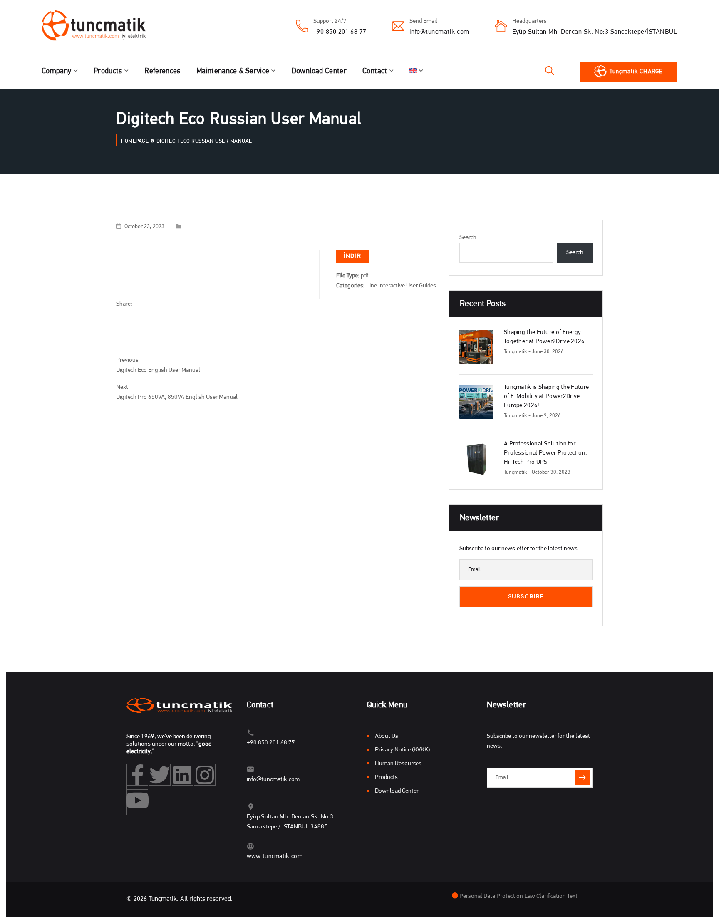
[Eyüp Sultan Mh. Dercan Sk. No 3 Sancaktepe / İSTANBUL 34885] (251, 807)
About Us (386, 736)
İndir (352, 256)
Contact (374, 71)
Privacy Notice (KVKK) (402, 750)
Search (467, 238)
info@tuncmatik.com (439, 32)
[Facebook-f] (137, 775)
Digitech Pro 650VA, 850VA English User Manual (177, 397)
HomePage (135, 141)
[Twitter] (160, 775)
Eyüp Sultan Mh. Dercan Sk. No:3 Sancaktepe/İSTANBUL (594, 32)
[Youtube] (137, 800)
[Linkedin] (182, 775)
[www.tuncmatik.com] (251, 846)
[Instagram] (205, 775)
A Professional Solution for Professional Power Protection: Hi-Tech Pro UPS (545, 453)
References (162, 71)
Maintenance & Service (233, 71)
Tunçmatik (515, 351)
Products (108, 71)
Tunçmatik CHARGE (636, 72)
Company (57, 71)
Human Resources (398, 764)
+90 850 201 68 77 (340, 32)
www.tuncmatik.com (274, 856)
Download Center (319, 71)
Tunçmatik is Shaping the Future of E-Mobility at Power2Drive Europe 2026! (546, 396)
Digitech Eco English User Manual (158, 370)
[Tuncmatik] (100, 27)
